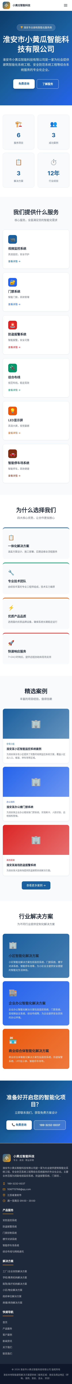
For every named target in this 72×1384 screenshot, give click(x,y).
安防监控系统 (10, 1220)
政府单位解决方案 (12, 1296)
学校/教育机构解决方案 (15, 1277)
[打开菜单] (65, 5)
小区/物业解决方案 (12, 1289)
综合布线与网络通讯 (13, 1251)
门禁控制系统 (10, 1232)
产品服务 (7, 1328)
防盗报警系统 (10, 1226)
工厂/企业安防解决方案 (15, 1271)
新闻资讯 (7, 1341)
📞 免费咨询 (19, 1124)
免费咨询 (24, 83)
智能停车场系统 (11, 1245)
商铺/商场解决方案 (12, 1302)
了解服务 (47, 84)
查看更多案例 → (36, 885)
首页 (5, 1322)
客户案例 (7, 1334)
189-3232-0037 (50, 1125)
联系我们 (7, 1353)
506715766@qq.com (19, 1189)
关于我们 (7, 1347)
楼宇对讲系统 (10, 1239)
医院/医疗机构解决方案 (15, 1283)
